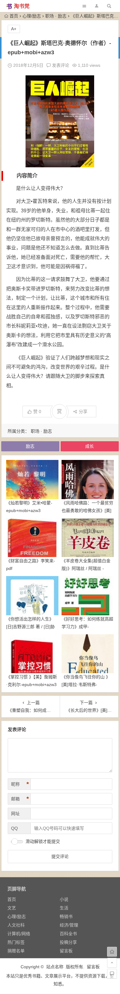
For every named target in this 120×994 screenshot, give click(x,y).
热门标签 (16, 942)
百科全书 (68, 933)
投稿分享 (68, 942)
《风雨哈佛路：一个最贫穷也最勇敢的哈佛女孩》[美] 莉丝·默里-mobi (87, 510)
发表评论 (60, 65)
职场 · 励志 (55, 15)
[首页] (112, 952)
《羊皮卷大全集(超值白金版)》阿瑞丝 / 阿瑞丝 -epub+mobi (86, 568)
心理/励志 (31, 15)
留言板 (66, 950)
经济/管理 (69, 925)
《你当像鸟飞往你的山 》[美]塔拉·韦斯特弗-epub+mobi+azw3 (86, 684)
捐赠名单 (16, 950)
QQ (14, 828)
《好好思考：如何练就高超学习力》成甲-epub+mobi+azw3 (87, 627)
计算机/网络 (18, 933)
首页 (14, 15)
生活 (64, 907)
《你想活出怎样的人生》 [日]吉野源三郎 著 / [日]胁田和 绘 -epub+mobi (30, 627)
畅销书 (66, 916)
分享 (83, 411)
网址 (15, 813)
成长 (89, 446)
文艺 (11, 907)
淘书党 (22, 6)
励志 (30, 446)
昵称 (20, 784)
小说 (64, 899)
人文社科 (16, 925)
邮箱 (20, 798)
